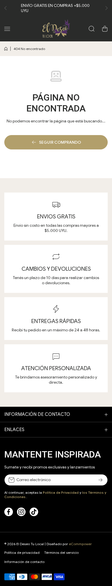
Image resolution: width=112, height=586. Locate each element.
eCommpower (80, 544)
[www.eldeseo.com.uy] (56, 28)
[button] (7, 8)
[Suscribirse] (100, 480)
